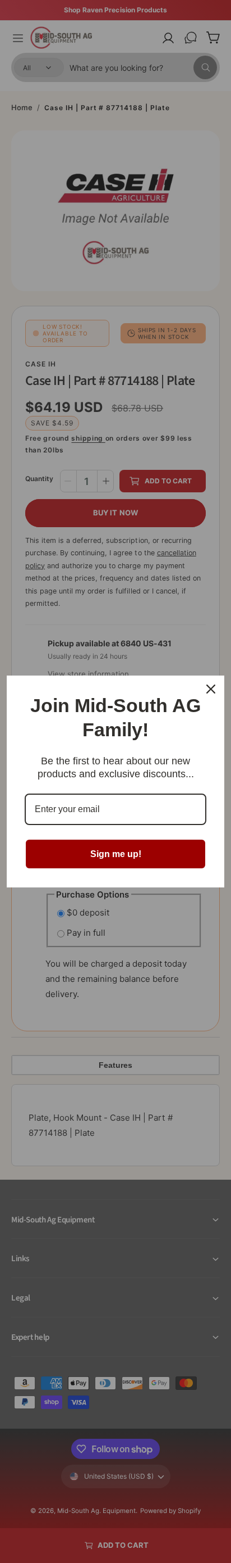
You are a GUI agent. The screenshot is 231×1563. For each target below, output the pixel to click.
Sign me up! (115, 854)
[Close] (210, 689)
